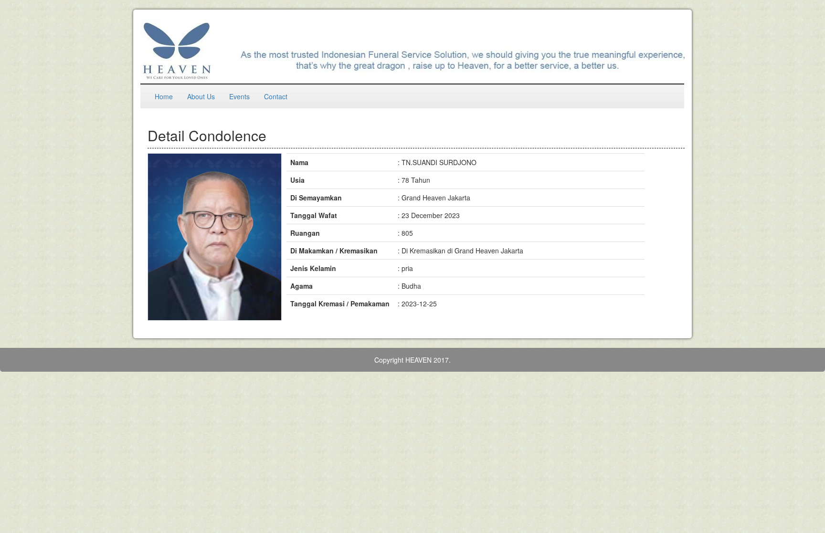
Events (239, 96)
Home (164, 96)
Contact (275, 96)
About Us (201, 96)
